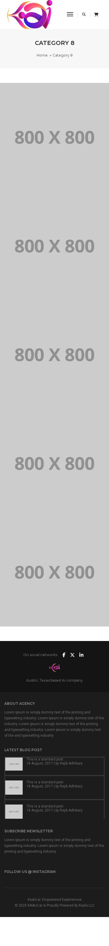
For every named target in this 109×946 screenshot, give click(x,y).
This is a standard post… (46, 759)
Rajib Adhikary (71, 763)
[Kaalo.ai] (29, 14)
